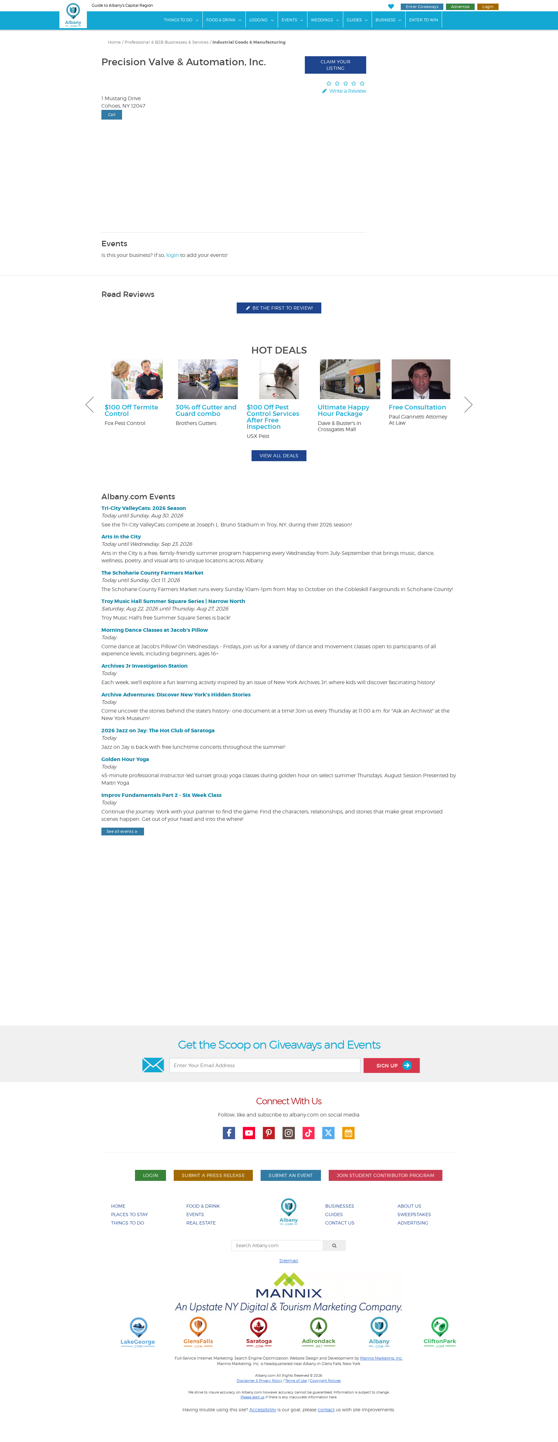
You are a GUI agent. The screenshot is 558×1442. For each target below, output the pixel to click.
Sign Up (388, 1066)
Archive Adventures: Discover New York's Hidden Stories (176, 694)
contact (326, 1409)
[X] (328, 1133)
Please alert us (252, 1397)
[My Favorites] (391, 6)
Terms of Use (296, 1380)
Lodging (258, 19)
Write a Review (347, 91)
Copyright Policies (325, 1380)
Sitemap (288, 1260)
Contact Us (340, 1222)
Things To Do (178, 19)
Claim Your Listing (335, 65)
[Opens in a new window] (138, 1332)
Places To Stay (129, 1214)
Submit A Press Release (213, 1175)
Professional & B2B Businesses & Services (167, 42)
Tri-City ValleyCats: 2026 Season (143, 508)
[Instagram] (289, 1133)
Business (385, 19)
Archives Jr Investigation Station (144, 666)
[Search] (334, 1245)
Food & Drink (220, 19)
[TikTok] (309, 1133)
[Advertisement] (279, 947)
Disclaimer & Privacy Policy (259, 1380)
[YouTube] (249, 1133)
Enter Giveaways (422, 6)
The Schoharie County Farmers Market (152, 572)
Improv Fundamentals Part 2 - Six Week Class (161, 795)
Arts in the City (121, 536)
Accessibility (262, 1409)
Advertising (413, 1222)
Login (487, 6)
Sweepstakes (414, 1214)
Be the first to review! (282, 308)
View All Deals (279, 455)
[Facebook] (229, 1133)
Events (289, 19)
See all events (120, 831)
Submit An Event (291, 1175)
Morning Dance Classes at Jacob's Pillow (154, 630)
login (172, 255)
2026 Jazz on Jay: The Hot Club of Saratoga (158, 730)
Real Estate (201, 1222)
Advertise (460, 6)
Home (114, 42)
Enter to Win (423, 19)
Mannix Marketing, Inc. (381, 1358)
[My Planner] (348, 1133)
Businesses (339, 1206)
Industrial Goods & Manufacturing (248, 42)
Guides (354, 19)
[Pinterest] (269, 1133)
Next (468, 404)
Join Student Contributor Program (385, 1175)
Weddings (322, 19)
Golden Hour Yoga (125, 759)
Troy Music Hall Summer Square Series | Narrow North (173, 601)
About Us (409, 1206)
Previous (89, 404)
